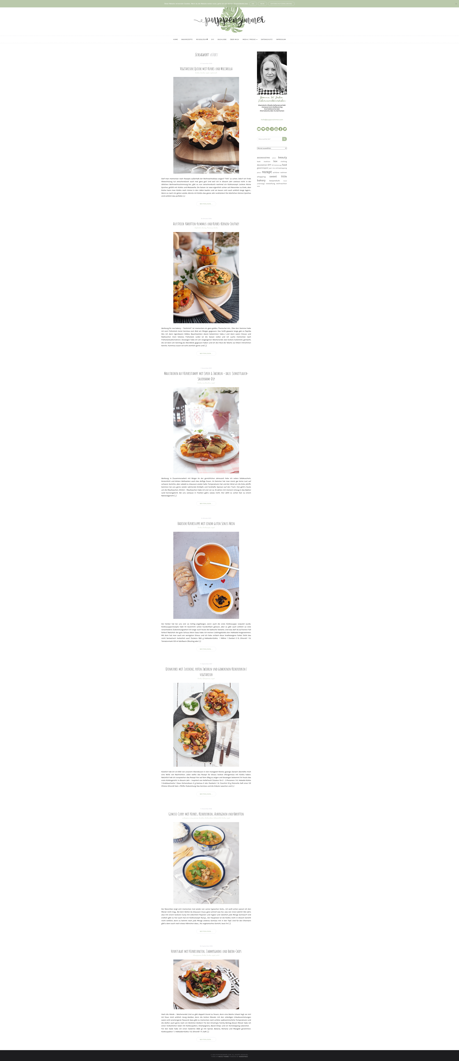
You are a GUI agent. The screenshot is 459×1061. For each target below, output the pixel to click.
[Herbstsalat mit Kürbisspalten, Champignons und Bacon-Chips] (206, 984)
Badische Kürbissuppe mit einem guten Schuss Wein (206, 523)
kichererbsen (209, 818)
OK (253, 4)
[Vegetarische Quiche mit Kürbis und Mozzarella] (206, 125)
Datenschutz (267, 39)
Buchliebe (222, 39)
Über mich (234, 39)
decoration (262, 165)
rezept (207, 73)
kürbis (197, 73)
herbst (204, 955)
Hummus (210, 228)
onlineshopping (281, 168)
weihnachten (281, 183)
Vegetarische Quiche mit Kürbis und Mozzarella (206, 68)
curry (191, 818)
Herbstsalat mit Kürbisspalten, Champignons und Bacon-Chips (206, 951)
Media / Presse (249, 39)
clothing (284, 161)
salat (217, 955)
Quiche (202, 73)
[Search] (284, 139)
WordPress (243, 1056)
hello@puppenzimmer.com (272, 120)
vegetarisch (213, 73)
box (275, 161)
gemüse (196, 818)
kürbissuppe (206, 527)
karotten (201, 818)
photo (259, 172)
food (284, 164)
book (259, 161)
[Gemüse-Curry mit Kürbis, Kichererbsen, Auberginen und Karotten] (206, 863)
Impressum (281, 39)
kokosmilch (217, 818)
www (258, 186)
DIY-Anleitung (276, 165)
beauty (282, 157)
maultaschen (206, 383)
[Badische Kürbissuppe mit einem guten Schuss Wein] (206, 575)
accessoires (263, 157)
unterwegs (261, 184)
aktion (274, 158)
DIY (212, 39)
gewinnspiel (262, 168)
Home (175, 39)
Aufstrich (198, 228)
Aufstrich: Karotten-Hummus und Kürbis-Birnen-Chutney (206, 223)
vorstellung (270, 183)
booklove (267, 161)
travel (285, 181)
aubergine (185, 818)
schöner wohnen (280, 172)
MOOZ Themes (224, 1056)
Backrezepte (187, 39)
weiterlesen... (206, 204)
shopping (261, 177)
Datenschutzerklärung (281, 4)
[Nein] (456, 4)
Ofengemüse (206, 678)
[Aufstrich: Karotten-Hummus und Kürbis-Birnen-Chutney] (206, 278)
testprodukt (274, 180)
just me (272, 168)
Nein (262, 4)
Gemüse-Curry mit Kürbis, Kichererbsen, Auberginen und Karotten (206, 813)
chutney (203, 228)
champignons (197, 955)
